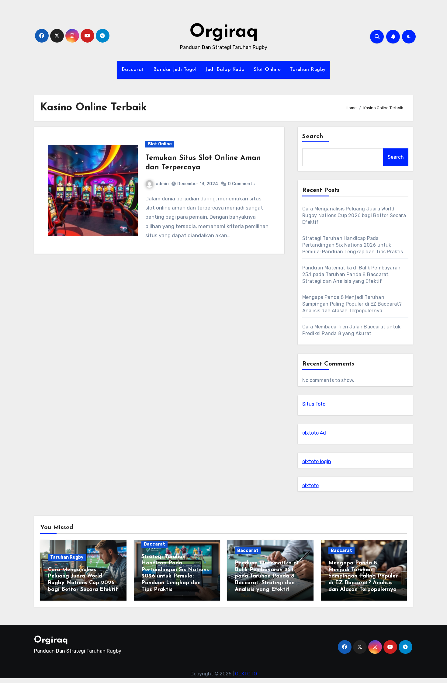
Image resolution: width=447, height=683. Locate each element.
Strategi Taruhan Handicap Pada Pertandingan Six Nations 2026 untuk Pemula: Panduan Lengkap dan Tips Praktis (352, 245)
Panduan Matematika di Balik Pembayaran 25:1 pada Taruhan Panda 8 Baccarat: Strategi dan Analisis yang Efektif (351, 274)
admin (162, 183)
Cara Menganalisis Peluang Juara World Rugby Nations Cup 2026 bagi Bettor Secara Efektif (354, 215)
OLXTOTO (246, 674)
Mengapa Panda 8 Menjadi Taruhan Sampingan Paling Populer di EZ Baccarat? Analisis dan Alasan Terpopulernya (352, 304)
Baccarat (133, 69)
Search (313, 136)
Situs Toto (313, 404)
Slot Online (267, 69)
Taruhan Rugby (308, 69)
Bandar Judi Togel (175, 69)
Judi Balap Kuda (225, 69)
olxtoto (310, 485)
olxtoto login (316, 461)
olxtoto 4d (314, 433)
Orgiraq (223, 32)
